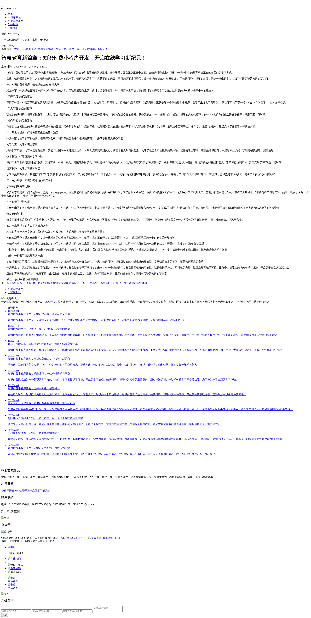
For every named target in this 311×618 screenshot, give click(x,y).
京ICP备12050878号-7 (72, 537)
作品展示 (13, 24)
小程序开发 (14, 17)
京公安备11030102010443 (105, 537)
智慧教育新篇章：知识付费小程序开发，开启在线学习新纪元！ (71, 49)
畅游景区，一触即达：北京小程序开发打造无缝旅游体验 (44, 283)
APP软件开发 (15, 21)
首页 (10, 14)
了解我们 (13, 27)
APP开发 (50, 301)
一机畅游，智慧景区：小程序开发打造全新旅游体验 (117, 283)
